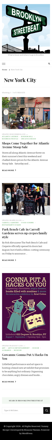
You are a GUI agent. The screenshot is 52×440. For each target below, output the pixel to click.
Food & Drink (27, 223)
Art (3, 348)
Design (35, 348)
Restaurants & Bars (11, 225)
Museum (18, 350)
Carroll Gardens (10, 223)
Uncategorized (28, 139)
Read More (8, 170)
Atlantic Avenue (10, 136)
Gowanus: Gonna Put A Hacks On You (25, 356)
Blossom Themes (32, 430)
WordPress (27, 433)
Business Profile (10, 139)
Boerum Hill (27, 136)
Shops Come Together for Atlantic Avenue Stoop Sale (25, 145)
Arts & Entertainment (19, 348)
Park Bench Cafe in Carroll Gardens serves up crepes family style (24, 233)
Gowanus (6, 350)
